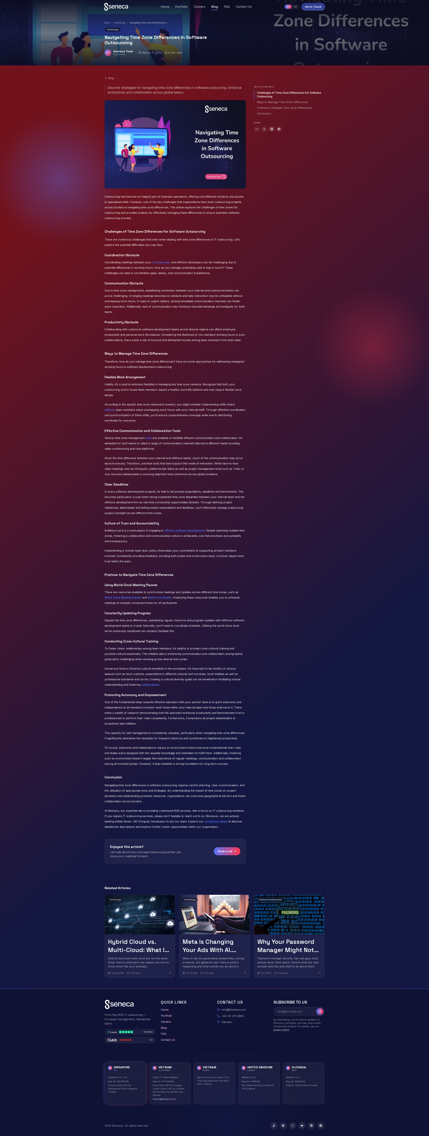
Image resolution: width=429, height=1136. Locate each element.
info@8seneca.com (234, 1009)
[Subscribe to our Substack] (283, 1125)
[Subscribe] (320, 1011)
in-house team (161, 262)
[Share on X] (264, 129)
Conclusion (264, 113)
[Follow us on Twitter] (292, 1125)
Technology (119, 22)
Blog (107, 22)
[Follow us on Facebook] (320, 1125)
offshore (110, 409)
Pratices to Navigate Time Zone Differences (284, 107)
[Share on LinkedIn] (272, 129)
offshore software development (184, 530)
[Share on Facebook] (279, 129)
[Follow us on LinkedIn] (311, 1125)
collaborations (150, 684)
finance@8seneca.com (164, 1099)
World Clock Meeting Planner (123, 597)
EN (288, 6)
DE (295, 6)
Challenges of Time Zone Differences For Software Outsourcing (289, 94)
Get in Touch (313, 6)
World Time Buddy (159, 597)
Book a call (225, 851)
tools (148, 438)
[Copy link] (257, 129)
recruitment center (216, 821)
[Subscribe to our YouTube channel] (302, 1125)
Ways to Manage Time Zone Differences (282, 102)
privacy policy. (281, 1029)
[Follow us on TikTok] (274, 1125)
